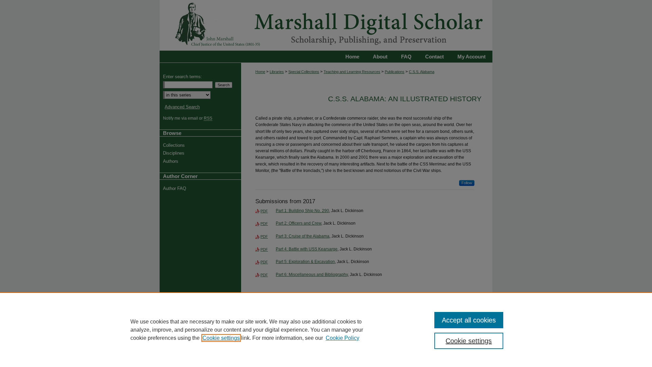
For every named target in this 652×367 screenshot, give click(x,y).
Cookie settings (221, 338)
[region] (326, 329)
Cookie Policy (342, 338)
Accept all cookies (469, 320)
